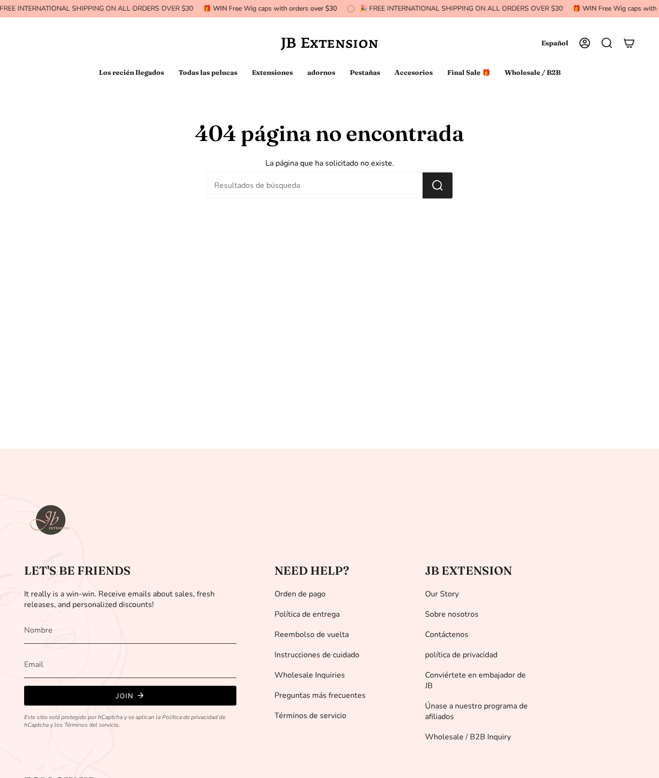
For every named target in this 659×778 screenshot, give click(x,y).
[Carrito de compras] (629, 43)
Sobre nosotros (452, 614)
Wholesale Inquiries (310, 675)
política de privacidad (461, 655)
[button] (607, 43)
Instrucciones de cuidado (317, 655)
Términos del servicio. (92, 725)
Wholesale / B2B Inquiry (468, 737)
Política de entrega (307, 614)
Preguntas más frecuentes (320, 695)
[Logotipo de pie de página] (50, 520)
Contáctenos (446, 634)
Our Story (442, 594)
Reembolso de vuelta (312, 634)
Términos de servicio (310, 715)
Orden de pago (300, 594)
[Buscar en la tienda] (438, 185)
